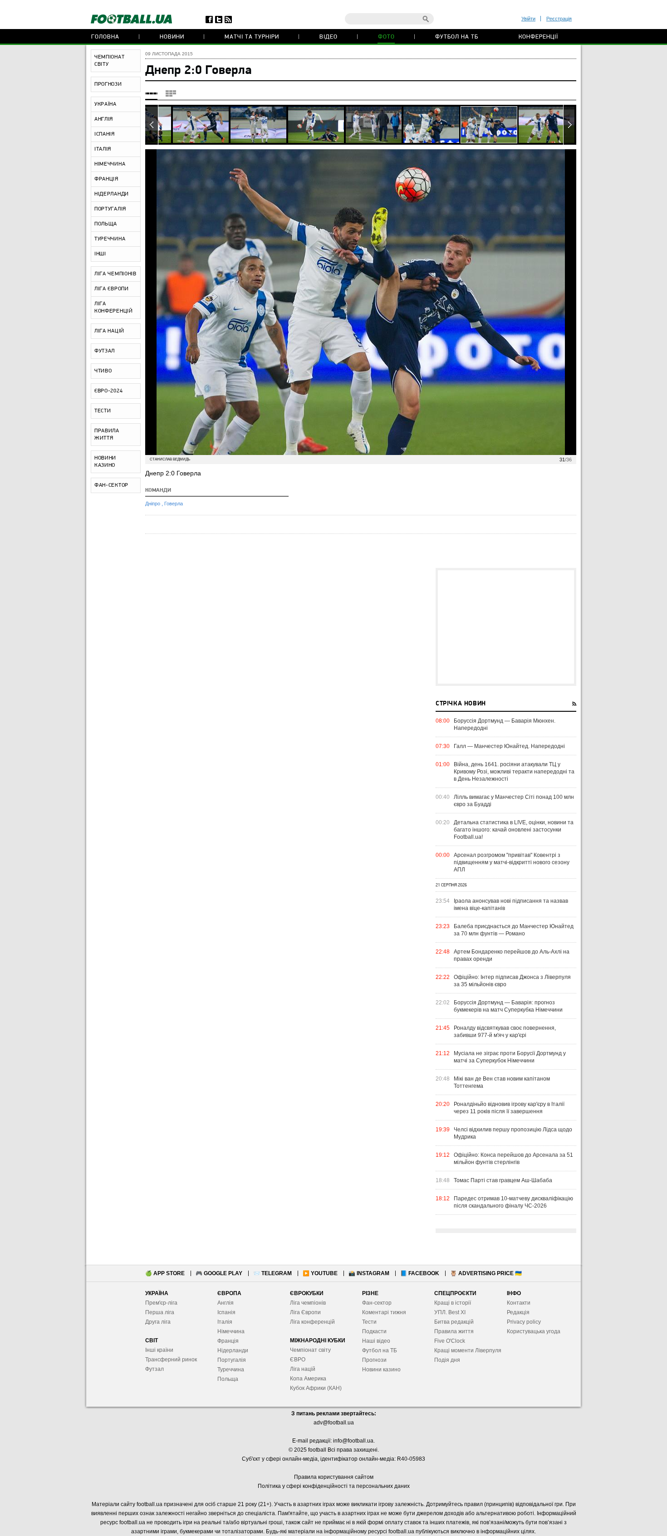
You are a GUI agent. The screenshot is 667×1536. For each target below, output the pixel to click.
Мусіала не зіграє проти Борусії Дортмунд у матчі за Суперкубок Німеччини (510, 1057)
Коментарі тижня (384, 1312)
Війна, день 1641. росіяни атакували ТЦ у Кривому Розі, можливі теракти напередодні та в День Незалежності (514, 771)
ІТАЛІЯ (102, 149)
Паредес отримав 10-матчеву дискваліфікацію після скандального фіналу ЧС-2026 (513, 1202)
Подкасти (374, 1331)
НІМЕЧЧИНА (109, 164)
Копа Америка (308, 1378)
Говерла (173, 503)
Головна (105, 37)
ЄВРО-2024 (108, 391)
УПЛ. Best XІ (450, 1312)
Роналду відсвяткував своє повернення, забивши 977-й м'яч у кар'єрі (505, 1031)
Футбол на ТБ (456, 37)
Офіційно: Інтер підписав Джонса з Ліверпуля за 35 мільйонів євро (512, 981)
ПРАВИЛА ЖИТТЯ (106, 434)
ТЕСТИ (102, 411)
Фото (386, 37)
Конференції (538, 37)
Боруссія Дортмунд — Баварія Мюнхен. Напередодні (504, 724)
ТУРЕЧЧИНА (109, 239)
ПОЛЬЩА (105, 224)
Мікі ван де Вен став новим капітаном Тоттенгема (502, 1082)
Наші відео (376, 1341)
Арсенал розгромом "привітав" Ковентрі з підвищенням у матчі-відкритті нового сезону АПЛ (511, 862)
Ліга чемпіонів (308, 1303)
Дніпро (153, 503)
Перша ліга (159, 1312)
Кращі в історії (452, 1303)
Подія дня (447, 1360)
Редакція (518, 1312)
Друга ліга (158, 1322)
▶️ (320, 1273)
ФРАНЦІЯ (106, 179)
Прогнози (374, 1360)
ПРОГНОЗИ (108, 84)
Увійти (528, 18)
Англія (225, 1303)
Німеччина (231, 1331)
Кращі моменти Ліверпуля (467, 1350)
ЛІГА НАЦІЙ (109, 331)
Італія (224, 1322)
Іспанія (226, 1312)
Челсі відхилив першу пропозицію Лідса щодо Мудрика (513, 1133)
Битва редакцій (454, 1322)
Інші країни (159, 1350)
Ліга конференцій (312, 1322)
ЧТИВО (103, 371)
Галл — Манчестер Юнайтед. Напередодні (509, 746)
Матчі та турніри (252, 37)
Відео (328, 37)
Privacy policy (524, 1322)
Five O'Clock (449, 1341)
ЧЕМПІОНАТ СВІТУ (109, 60)
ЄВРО (297, 1359)
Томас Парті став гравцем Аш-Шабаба (503, 1180)
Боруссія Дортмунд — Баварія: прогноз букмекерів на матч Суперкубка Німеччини (508, 1006)
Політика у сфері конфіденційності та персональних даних (334, 1486)
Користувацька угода (533, 1331)
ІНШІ (100, 254)
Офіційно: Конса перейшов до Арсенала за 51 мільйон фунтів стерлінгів (513, 1158)
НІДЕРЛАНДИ (111, 194)
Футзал (154, 1369)
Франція (228, 1341)
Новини (172, 37)
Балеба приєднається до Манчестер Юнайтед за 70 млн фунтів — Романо (514, 930)
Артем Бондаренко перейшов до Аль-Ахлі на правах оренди (511, 955)
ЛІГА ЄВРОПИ (111, 289)
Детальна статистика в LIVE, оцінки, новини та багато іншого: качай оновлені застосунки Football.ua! (514, 829)
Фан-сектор (377, 1303)
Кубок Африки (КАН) (316, 1388)
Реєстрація (559, 18)
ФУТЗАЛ (104, 351)
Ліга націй (302, 1369)
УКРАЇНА (105, 104)
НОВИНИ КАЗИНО (105, 461)
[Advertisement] (506, 627)
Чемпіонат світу (310, 1350)
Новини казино (381, 1369)
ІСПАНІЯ (104, 134)
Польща (227, 1379)
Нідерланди (232, 1350)
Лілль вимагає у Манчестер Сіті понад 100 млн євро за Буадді (514, 800)
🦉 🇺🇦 (486, 1273)
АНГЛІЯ (103, 119)
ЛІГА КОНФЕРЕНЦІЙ (113, 307)
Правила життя (454, 1331)
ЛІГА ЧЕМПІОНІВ (115, 274)
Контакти (518, 1303)
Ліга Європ (304, 1312)
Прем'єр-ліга (161, 1303)
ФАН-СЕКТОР (111, 485)
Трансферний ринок (171, 1359)
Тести (369, 1322)
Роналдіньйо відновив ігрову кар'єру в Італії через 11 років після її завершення (509, 1108)
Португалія (231, 1360)
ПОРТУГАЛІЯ (110, 209)
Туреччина (230, 1369)
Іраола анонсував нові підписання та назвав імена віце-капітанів (511, 904)
